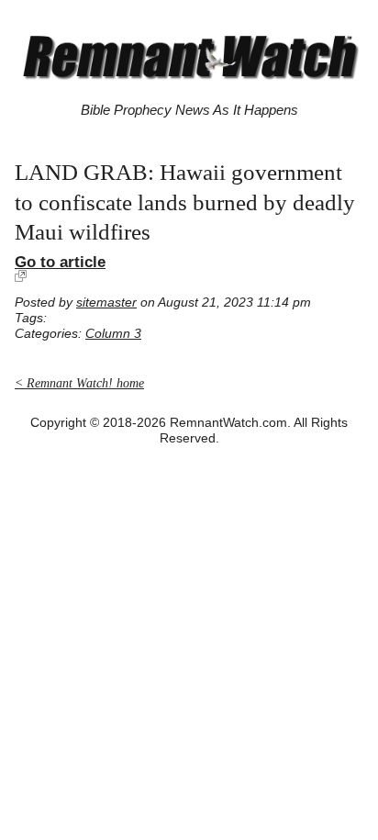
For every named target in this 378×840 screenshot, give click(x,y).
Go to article (60, 261)
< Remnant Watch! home (79, 383)
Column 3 (113, 334)
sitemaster (106, 302)
